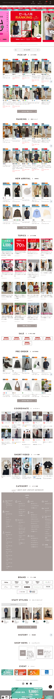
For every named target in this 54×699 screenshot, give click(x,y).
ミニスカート (34, 540)
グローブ (47, 525)
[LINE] (27, 684)
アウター (7, 511)
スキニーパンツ (34, 519)
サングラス (47, 527)
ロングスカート (34, 542)
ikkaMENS (9, 6)
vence (33, 6)
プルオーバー (22, 509)
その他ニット (22, 515)
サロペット (8, 549)
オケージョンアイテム (9, 501)
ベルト (46, 531)
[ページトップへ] (50, 686)
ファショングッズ (48, 517)
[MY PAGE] (33, 2)
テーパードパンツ (35, 521)
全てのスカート (34, 538)
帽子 (46, 537)
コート (7, 517)
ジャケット (8, 519)
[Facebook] (31, 684)
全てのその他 (48, 547)
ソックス (47, 529)
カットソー (20, 519)
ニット (19, 501)
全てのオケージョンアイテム (9, 505)
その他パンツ (34, 531)
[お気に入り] (40, 2)
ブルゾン (8, 521)
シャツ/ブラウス (35, 505)
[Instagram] (23, 684)
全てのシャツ (34, 503)
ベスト (7, 524)
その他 (46, 544)
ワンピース (7, 532)
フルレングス (34, 529)
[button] (2, 27)
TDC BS (42, 6)
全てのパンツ (34, 514)
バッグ (46, 501)
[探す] (50, 2)
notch (29, 6)
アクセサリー (48, 522)
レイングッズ (48, 535)
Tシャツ (21, 525)
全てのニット (22, 503)
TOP (5, 6)
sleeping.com (49, 6)
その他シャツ (34, 507)
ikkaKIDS (21, 6)
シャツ (31, 501)
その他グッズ (48, 540)
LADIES (27, 495)
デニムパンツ (34, 523)
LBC (2, 6)
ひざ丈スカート (34, 544)
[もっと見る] (27, 627)
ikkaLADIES (15, 6)
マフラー (47, 533)
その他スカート (34, 546)
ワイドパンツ (34, 517)
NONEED (38, 6)
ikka (26, 6)
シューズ (47, 508)
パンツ (31, 512)
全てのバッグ (48, 503)
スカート (32, 536)
